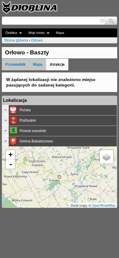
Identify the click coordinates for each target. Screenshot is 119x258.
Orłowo (37, 40)
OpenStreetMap (103, 205)
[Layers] (106, 157)
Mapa (60, 33)
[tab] (59, 110)
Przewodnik (15, 64)
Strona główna (16, 40)
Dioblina (9, 33)
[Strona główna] (29, 7)
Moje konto (35, 33)
